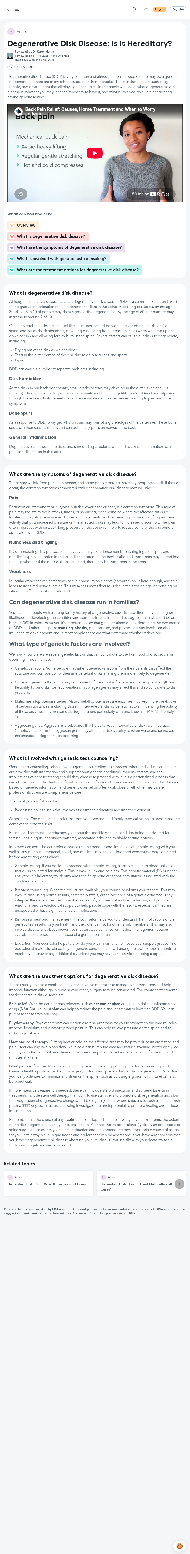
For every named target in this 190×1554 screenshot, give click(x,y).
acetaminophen (107, 1004)
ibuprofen (50, 1009)
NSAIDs (27, 1009)
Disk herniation (56, 398)
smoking (65, 628)
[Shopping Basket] (145, 9)
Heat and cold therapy (28, 1042)
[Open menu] (17, 9)
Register (178, 9)
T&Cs (132, 1213)
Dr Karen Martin (43, 51)
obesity (81, 628)
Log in (160, 9)
